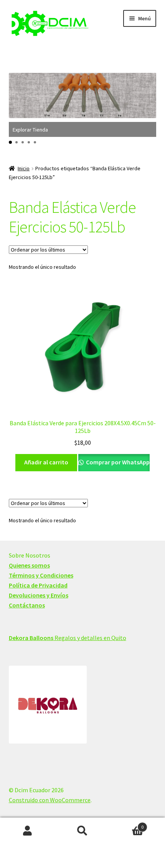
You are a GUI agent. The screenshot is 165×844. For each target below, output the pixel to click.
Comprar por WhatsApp (117, 462)
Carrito (127, 824)
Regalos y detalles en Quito (67, 638)
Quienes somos (29, 565)
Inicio (24, 168)
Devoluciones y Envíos (38, 595)
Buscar (82, 831)
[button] (10, 142)
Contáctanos (27, 605)
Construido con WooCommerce (50, 800)
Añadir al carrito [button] (46, 462)
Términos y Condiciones (41, 575)
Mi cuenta (27, 831)
